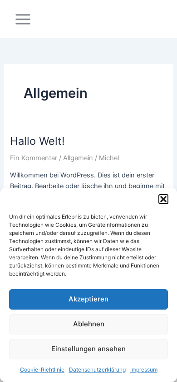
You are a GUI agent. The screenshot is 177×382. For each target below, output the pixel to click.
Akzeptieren (88, 299)
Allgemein (78, 158)
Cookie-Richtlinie (42, 369)
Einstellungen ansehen (88, 348)
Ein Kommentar (33, 158)
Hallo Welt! (37, 141)
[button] (163, 199)
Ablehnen (88, 324)
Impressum (143, 369)
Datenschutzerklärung (97, 369)
